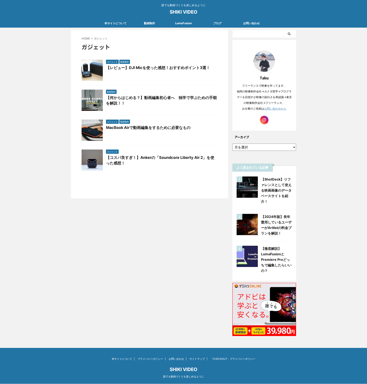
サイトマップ (197, 358)
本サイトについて (115, 23)
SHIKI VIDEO (183, 12)
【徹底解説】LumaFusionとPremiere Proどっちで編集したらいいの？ (276, 259)
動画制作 (149, 23)
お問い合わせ (251, 23)
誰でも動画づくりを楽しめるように (183, 376)
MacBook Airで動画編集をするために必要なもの (148, 127)
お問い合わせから (275, 108)
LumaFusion (183, 23)
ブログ (217, 23)
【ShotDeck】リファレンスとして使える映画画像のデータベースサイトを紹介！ (276, 190)
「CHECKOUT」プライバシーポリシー (232, 358)
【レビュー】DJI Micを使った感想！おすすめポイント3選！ (158, 67)
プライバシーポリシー (150, 358)
